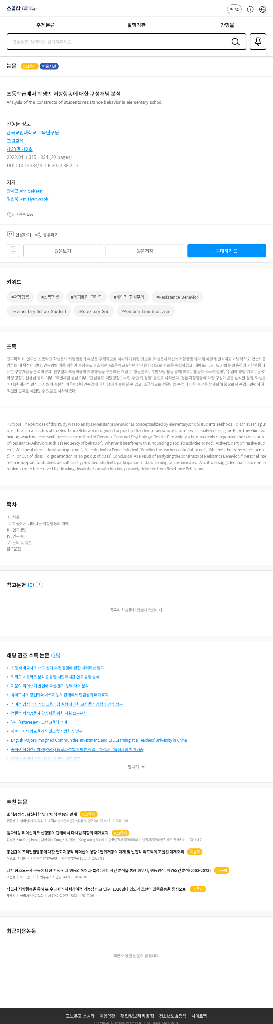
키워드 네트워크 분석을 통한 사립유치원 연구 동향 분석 (55, 676)
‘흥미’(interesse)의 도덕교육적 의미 (39, 722)
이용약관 (107, 1016)
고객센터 (249, 12)
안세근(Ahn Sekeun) (25, 191)
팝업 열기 (39, 584)
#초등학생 (50, 297)
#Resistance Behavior (177, 297)
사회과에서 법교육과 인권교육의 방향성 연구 (47, 731)
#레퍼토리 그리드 (86, 297)
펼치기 (133, 766)
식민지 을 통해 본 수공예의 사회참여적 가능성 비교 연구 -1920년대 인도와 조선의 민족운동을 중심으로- (97, 889)
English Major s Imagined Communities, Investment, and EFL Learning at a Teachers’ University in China (99, 740)
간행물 (227, 24)
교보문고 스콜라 (80, 1016)
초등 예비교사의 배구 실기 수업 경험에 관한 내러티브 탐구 (57, 667)
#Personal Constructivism (146, 311)
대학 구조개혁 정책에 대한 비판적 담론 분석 (46, 758)
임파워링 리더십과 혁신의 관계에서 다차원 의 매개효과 (58, 832)
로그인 (234, 8)
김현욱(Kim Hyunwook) (28, 199)
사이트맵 (199, 1016)
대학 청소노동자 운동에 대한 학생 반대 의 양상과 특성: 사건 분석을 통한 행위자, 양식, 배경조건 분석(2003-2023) (109, 870)
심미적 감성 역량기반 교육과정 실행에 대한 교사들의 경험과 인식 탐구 (67, 704)
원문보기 (62, 250)
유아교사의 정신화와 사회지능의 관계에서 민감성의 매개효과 (59, 694)
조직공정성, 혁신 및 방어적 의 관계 (42, 814)
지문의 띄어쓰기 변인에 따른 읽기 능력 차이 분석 (50, 685)
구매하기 (224, 250)
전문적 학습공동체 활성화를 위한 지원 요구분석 (49, 713)
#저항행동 (20, 297)
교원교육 (15, 140)
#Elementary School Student (38, 311)
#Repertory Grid (94, 311)
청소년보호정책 (172, 1016)
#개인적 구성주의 (129, 297)
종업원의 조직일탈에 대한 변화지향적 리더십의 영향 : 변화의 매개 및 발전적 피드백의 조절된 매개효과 (95, 851)
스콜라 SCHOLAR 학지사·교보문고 (21, 10)
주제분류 (45, 24)
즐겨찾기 (256, 49)
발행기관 (137, 24)
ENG (262, 12)
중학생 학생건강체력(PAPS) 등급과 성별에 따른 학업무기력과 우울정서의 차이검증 (77, 749)
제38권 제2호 (20, 149)
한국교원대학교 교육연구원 (33, 132)
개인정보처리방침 (137, 1015)
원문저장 (144, 250)
